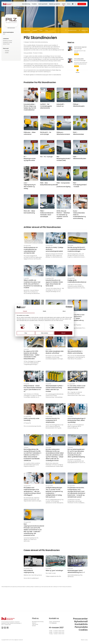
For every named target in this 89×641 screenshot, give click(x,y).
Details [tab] (44, 311)
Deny (26, 333)
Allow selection (44, 333)
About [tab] (64, 311)
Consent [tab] (25, 311)
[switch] (37, 328)
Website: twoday (84, 639)
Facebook (7, 50)
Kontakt (76, 54)
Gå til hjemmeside (11, 27)
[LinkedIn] (5, 628)
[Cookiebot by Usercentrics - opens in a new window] (66, 307)
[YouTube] (8, 628)
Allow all (63, 333)
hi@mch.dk (54, 623)
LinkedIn (6, 52)
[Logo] (8, 4)
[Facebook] (2, 628)
